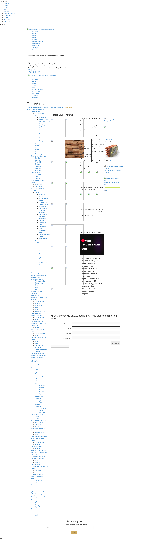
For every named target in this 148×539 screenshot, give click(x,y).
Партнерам (7, 15)
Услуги (6, 9)
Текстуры (7, 19)
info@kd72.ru (32, 70)
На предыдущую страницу (35, 110)
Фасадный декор (109, 121)
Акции (6, 5)
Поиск (74, 532)
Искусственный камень (40, 107)
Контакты (7, 21)
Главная (6, 3)
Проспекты (7, 17)
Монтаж (6, 11)
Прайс (6, 7)
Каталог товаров (9, 13)
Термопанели (108, 139)
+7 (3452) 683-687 (34, 72)
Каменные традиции (56, 107)
